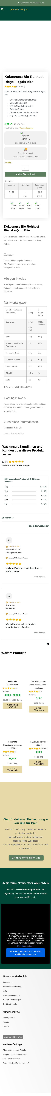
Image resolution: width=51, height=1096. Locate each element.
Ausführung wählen (12, 706)
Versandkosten (26, 128)
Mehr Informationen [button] (25, 946)
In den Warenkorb (25, 174)
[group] (25, 462)
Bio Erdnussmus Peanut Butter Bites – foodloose (39, 684)
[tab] (38, 526)
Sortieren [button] (7, 517)
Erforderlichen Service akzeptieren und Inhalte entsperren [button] (25, 952)
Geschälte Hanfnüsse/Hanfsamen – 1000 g (12, 745)
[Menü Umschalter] (45, 16)
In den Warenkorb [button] (39, 709)
